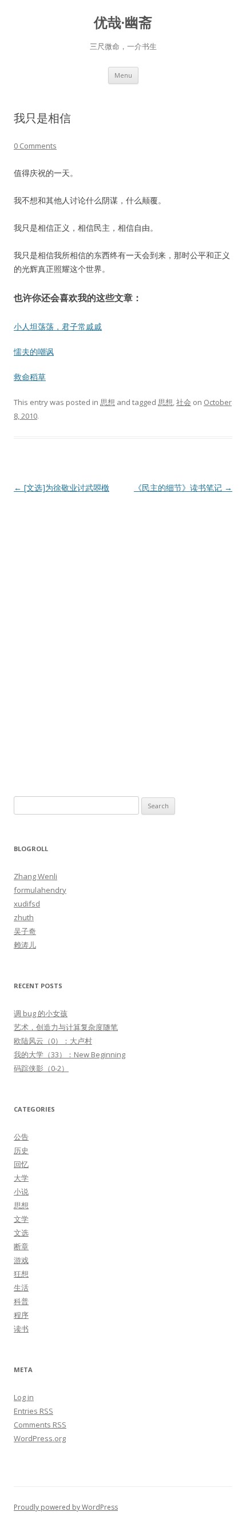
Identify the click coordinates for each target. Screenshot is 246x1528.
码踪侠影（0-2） (41, 1068)
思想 (107, 402)
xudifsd (27, 904)
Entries (33, 1411)
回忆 (21, 1164)
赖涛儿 (25, 945)
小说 (21, 1191)
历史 (21, 1150)
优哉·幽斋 (123, 22)
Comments (40, 1424)
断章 (21, 1246)
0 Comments (35, 146)
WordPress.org (40, 1438)
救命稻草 (30, 376)
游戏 (21, 1260)
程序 (21, 1315)
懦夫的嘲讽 (34, 351)
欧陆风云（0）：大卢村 (53, 1041)
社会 (183, 402)
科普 (21, 1301)
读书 (21, 1329)
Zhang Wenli (35, 876)
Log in (24, 1397)
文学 (21, 1219)
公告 (21, 1137)
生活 (21, 1287)
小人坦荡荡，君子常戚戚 (58, 326)
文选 (21, 1233)
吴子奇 (25, 931)
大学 (21, 1178)
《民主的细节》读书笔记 (183, 487)
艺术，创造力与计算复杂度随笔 (66, 1027)
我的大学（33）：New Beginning (69, 1054)
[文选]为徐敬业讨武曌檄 (61, 487)
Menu (123, 75)
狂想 (21, 1274)
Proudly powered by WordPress (66, 1507)
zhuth (24, 917)
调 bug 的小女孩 (41, 1013)
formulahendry (40, 890)
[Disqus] (123, 638)
